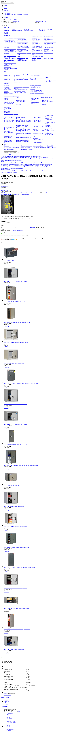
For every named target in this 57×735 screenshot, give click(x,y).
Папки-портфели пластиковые (8, 130)
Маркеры (6, 98)
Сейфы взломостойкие (6, 170)
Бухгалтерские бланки (50, 80)
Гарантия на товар (11, 723)
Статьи (8, 726)
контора (6, 693)
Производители (10, 729)
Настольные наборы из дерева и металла (23, 48)
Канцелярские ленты (22, 42)
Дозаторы (6, 30)
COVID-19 (6, 27)
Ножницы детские (49, 50)
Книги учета (48, 81)
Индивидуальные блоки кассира (22, 164)
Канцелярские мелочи (37, 56)
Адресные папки (37, 120)
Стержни (33, 100)
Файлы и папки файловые (37, 137)
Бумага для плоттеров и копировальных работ (37, 91)
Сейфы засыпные (16, 170)
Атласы (6, 91)
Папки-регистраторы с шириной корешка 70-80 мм (23, 128)
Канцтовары (7, 35)
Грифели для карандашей (7, 111)
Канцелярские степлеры (10, 56)
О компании (10, 713)
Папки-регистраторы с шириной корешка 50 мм (22, 131)
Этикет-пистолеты (18, 76)
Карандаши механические (7, 107)
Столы (22, 166)
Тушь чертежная (35, 102)
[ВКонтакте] (11, 240)
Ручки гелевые (19, 98)
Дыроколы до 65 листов (10, 49)
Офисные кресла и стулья (27, 162)
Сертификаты (10, 731)
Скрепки (34, 59)
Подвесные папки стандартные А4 (49, 131)
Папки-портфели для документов (9, 128)
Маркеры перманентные (7, 100)
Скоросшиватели (8, 136)
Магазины (9, 718)
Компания (6, 701)
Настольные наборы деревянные (22, 51)
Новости (13, 14)
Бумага (5, 71)
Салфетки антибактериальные (29, 30)
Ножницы (46, 51)
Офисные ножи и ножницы (48, 48)
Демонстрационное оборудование (12, 147)
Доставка (6, 10)
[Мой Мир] (16, 240)
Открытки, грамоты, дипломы (8, 93)
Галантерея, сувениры (27, 149)
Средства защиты (6, 33)
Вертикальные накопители (35, 41)
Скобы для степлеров (37, 46)
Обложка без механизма (10, 142)
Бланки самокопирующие (49, 78)
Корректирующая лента (50, 42)
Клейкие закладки (35, 80)
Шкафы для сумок (9, 168)
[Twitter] (13, 240)
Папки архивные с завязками (23, 121)
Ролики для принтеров (7, 80)
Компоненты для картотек (23, 141)
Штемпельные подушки (10, 42)
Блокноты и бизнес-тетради (8, 89)
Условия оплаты (11, 721)
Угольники (43, 104)
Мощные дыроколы (9, 50)
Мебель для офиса (51, 147)
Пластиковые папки (38, 126)
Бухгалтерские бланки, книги (48, 75)
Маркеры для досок (9, 102)
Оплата (5, 8)
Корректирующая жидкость (48, 40)
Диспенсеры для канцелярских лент (22, 40)
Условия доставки (11, 722)
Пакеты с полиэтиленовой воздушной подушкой (20, 90)
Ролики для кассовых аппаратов (7, 77)
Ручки (17, 97)
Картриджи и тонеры (26, 146)
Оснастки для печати (9, 40)
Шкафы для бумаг (39, 166)
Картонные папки (8, 117)
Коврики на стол (8, 64)
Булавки (34, 60)
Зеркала (13, 162)
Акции (5, 5)
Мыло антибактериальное (17, 30)
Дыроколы (6, 47)
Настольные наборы (22, 46)
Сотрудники (19, 14)
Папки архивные (20, 117)
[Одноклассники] (14, 240)
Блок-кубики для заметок (37, 76)
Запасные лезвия (48, 53)
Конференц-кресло (35, 164)
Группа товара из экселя (45, 158)
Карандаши (7, 105)
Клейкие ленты (21, 38)
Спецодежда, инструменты (40, 147)
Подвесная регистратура (48, 126)
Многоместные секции (32, 165)
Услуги (8, 725)
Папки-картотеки (8, 132)
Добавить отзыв (5, 697)
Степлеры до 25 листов (10, 58)
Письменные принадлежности (11, 96)
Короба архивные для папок (23, 120)
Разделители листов (38, 133)
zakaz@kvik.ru (4, 190)
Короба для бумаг (36, 39)
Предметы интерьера (6, 162)
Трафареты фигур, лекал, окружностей (47, 102)
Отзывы (9, 730)
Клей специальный (22, 60)
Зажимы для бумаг (36, 58)
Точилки (6, 109)
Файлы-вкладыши (37, 142)
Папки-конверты (49, 115)
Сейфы (5, 166)
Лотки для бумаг (48, 58)
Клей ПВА (20, 59)
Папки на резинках (9, 119)
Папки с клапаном (8, 121)
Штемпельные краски (9, 41)
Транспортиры (44, 100)
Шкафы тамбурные (18, 168)
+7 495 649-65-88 (12, 19)
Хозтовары (6, 146)
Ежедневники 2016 (38, 146)
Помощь (6, 704)
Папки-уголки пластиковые (48, 120)
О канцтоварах (7, 13)
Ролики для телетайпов (7, 82)
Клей (18, 56)
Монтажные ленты (22, 43)
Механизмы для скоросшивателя (8, 141)
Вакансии (25, 14)
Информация (7, 702)
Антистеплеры (7, 57)
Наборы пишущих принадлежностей (20, 101)
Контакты (6, 17)
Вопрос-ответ (10, 727)
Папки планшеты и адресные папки (37, 118)
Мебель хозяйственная (21, 165)
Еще (5, 144)
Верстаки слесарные (9, 164)
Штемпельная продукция (10, 38)
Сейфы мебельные (25, 170)
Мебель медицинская (10, 165)
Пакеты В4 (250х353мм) (20, 92)
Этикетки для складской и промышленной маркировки (21, 78)
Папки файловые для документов (38, 140)
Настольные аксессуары (10, 63)
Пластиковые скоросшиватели (8, 138)
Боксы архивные (20, 119)
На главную (7, 700)
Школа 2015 (50, 146)
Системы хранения (12, 166)
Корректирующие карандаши (48, 44)
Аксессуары (18, 162)
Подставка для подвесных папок (49, 134)
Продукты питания (9, 149)
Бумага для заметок (35, 75)
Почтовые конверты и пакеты (21, 87)
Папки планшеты (37, 121)
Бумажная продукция (6, 86)
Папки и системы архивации (11, 114)
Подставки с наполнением (7, 66)
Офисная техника (25, 147)
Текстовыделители (8, 103)
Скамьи (18, 166)
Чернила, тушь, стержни (35, 99)
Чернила (33, 103)
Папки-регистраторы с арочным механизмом (22, 126)
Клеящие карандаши (22, 58)
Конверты (16, 88)
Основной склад (8, 695)
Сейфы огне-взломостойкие (37, 170)
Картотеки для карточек (22, 140)
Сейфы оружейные (12, 172)
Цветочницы (37, 162)
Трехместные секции (29, 166)
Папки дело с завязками (10, 120)
